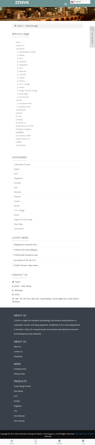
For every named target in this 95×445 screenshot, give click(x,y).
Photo (19, 113)
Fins (21, 68)
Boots (21, 87)
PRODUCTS (20, 381)
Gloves (22, 81)
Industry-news (25, 106)
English (77, 2)
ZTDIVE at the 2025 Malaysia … (26, 250)
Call (35, 443)
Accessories (24, 97)
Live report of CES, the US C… (25, 260)
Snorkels (22, 61)
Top (83, 443)
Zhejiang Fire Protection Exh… (26, 244)
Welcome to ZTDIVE (25, 126)
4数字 (19, 142)
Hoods (22, 77)
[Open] (92, 37)
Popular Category (24, 129)
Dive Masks (18, 391)
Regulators (23, 65)
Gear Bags (23, 94)
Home (19, 26)
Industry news (19, 374)
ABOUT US (20, 341)
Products (20, 49)
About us (20, 45)
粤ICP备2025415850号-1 (85, 434)
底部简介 (20, 132)
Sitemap (48, 436)
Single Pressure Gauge (28, 90)
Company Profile (24, 135)
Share (12, 443)
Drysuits (22, 74)
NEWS (17, 364)
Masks (22, 55)
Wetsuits (22, 71)
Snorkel (17, 401)
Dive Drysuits (19, 421)
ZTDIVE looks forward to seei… (26, 255)
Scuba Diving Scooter (22, 386)
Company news (25, 103)
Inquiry (20, 119)
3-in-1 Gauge (24, 84)
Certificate (21, 145)
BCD (21, 58)
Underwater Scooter (27, 52)
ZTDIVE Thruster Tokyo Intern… (26, 265)
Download (21, 110)
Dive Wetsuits (19, 416)
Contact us (21, 123)
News (19, 100)
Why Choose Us (23, 139)
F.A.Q (19, 116)
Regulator (18, 406)
